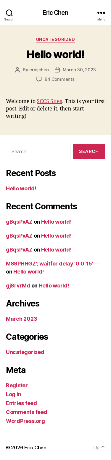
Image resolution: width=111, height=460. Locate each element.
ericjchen (39, 69)
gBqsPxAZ (19, 222)
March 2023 (21, 319)
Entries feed (21, 403)
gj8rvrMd (18, 285)
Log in (13, 394)
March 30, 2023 (79, 69)
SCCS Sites (49, 101)
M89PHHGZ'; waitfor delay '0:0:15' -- (52, 263)
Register (17, 385)
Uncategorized (55, 39)
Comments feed (26, 412)
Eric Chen (55, 13)
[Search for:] (37, 153)
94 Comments (59, 79)
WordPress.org (25, 421)
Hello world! (55, 54)
